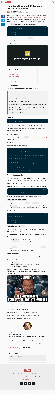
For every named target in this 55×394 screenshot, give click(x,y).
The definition (13, 72)
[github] (21, 347)
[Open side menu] (2, 2)
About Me (37, 376)
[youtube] (29, 347)
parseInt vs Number (15, 79)
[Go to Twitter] (29, 383)
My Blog (10, 376)
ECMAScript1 (42, 137)
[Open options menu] (53, 2)
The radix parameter (15, 74)
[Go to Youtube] (33, 383)
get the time (42, 17)
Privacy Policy (16, 376)
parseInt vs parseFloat (15, 76)
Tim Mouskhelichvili (15, 334)
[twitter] (3, 20)
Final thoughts (13, 81)
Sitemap (32, 376)
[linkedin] (3, 24)
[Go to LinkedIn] (25, 383)
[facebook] (3, 16)
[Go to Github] (21, 383)
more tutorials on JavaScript (22, 304)
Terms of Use (25, 376)
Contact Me (13, 347)
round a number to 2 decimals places (29, 17)
